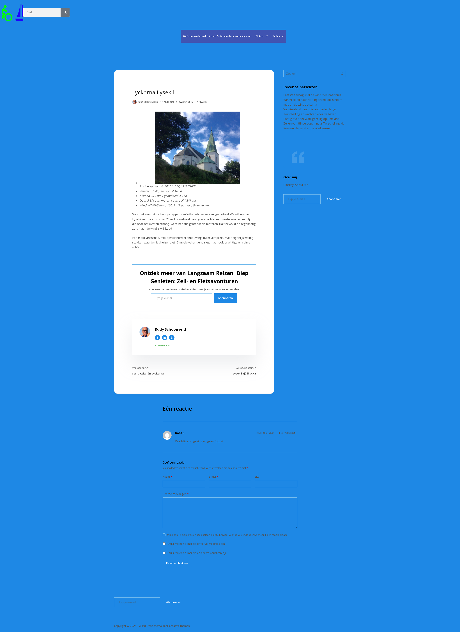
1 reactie (202, 101)
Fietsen (259, 36)
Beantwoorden (287, 433)
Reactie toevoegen (175, 494)
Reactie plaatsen (177, 563)
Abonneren (225, 298)
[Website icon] (171, 337)
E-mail (213, 476)
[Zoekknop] (342, 73)
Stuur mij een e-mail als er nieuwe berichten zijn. (197, 553)
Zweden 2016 (186, 101)
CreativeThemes (179, 626)
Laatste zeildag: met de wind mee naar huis (312, 95)
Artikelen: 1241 (162, 345)
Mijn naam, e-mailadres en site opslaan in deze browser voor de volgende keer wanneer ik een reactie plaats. (227, 534)
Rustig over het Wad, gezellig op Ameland (311, 119)
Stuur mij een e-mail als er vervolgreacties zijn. (196, 543)
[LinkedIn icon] (164, 337)
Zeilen (276, 36)
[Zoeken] (65, 12)
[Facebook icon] (157, 337)
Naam (167, 476)
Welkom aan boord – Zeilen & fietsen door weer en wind (217, 36)
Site (257, 476)
